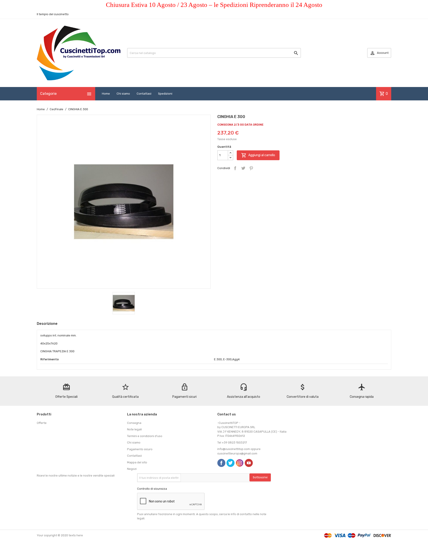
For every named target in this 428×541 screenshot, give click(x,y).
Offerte (42, 423)
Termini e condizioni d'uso (144, 436)
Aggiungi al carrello (258, 155)
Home (106, 93)
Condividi (235, 168)
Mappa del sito (137, 462)
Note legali (134, 429)
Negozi (132, 469)
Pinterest (251, 168)
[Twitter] (230, 463)
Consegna (134, 423)
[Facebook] (221, 463)
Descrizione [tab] (47, 323)
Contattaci (144, 93)
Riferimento (49, 359)
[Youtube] (249, 463)
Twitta (243, 168)
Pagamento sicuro (139, 449)
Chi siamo (123, 93)
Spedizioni (165, 93)
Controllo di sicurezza (152, 488)
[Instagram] (240, 463)
